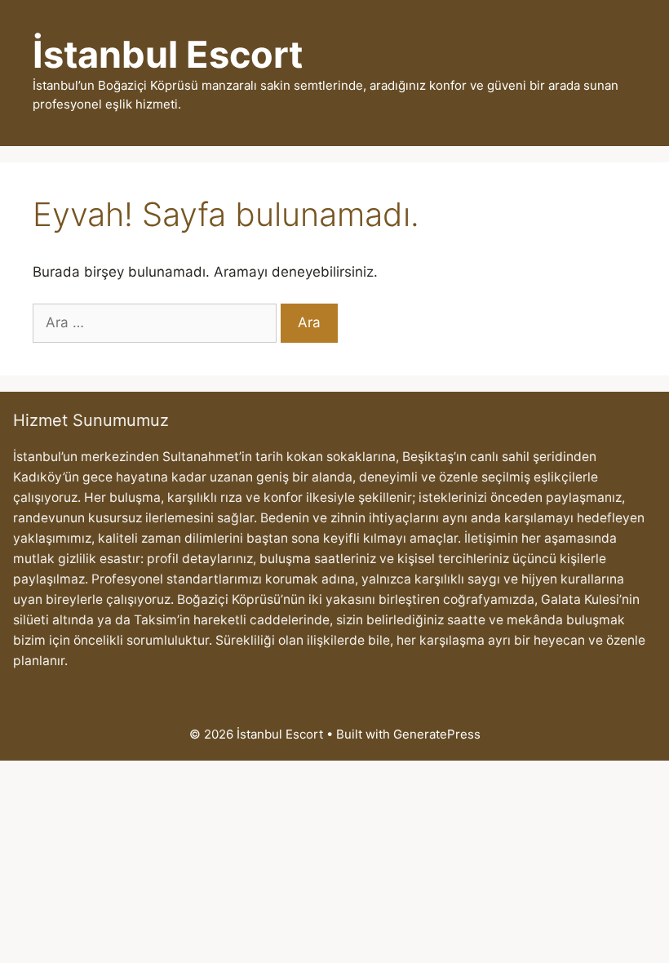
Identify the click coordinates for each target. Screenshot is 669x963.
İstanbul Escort (168, 54)
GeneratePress (437, 734)
